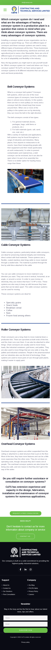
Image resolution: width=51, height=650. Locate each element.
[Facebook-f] (20, 569)
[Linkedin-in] (25, 569)
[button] (5, 9)
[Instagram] (30, 569)
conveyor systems (25, 45)
